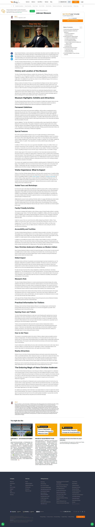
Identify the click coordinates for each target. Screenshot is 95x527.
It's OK (32, 11)
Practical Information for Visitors (70, 47)
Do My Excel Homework (61, 490)
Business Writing (75, 489)
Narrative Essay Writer (60, 492)
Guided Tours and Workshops (71, 37)
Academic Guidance (19, 6)
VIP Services (27, 487)
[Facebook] (12, 53)
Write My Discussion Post (46, 489)
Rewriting (43, 481)
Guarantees (12, 483)
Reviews (46, 1)
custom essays (35, 176)
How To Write (41, 6)
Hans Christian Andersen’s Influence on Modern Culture (73, 43)
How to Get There (69, 50)
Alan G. (16, 402)
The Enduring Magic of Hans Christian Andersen (71, 54)
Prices (26, 481)
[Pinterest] (80, 512)
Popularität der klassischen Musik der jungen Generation (71, 439)
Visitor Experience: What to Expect (71, 36)
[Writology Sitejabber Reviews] (13, 511)
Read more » (19, 12)
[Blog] (84, 512)
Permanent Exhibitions (70, 33)
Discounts (27, 489)
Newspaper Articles (76, 487)
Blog (51, 1)
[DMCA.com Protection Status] (40, 511)
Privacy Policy (43, 516)
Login (82, 2)
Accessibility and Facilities (71, 40)
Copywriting (74, 481)
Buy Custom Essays (45, 485)
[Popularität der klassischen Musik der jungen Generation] (71, 430)
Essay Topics (35, 6)
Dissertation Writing (76, 500)
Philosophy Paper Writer (61, 494)
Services (27, 1)
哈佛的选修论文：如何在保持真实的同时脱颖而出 (21, 439)
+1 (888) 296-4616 (63, 1)
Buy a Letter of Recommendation (44, 494)
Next (83, 6)
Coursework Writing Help (46, 487)
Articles (73, 502)
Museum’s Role (69, 46)
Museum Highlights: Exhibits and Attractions (70, 31)
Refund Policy (71, 516)
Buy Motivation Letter (45, 496)
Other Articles (48, 6)
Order (75, 2)
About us (12, 481)
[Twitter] (12, 59)
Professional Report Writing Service (62, 498)
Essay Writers (43, 500)
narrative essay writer (50, 176)
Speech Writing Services (61, 501)
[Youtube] (82, 512)
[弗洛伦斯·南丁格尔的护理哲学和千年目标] (46, 430)
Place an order (28, 490)
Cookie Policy (64, 516)
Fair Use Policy (57, 516)
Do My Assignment (44, 498)
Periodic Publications (76, 490)
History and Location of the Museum (71, 29)
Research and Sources (57, 6)
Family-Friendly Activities (70, 39)
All (13, 6)
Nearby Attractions (69, 51)
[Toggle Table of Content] (80, 27)
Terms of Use (50, 516)
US (69, 2)
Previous (11, 6)
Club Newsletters (75, 492)
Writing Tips (76, 6)
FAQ (11, 485)
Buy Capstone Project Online (62, 484)
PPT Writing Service (60, 488)
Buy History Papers (60, 496)
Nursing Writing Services (46, 501)
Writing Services (44, 478)
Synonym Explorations (67, 6)
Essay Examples (28, 6)
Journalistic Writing (76, 496)
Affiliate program (28, 483)
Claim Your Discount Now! (72, 20)
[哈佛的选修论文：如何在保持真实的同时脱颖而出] (22, 430)
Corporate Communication (77, 494)
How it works (12, 487)
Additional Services (29, 485)
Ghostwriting (43, 483)
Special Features (69, 35)
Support (11, 489)
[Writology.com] (15, 2)
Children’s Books (75, 485)
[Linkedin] (12, 56)
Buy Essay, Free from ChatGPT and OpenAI (62, 482)
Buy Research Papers (45, 491)
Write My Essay (44, 503)
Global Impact (68, 44)
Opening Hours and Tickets (71, 49)
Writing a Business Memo (61, 486)
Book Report (74, 483)
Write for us (12, 492)
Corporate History (75, 498)
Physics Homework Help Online (62, 503)
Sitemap (12, 494)
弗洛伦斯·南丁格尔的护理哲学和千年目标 (44, 438)
